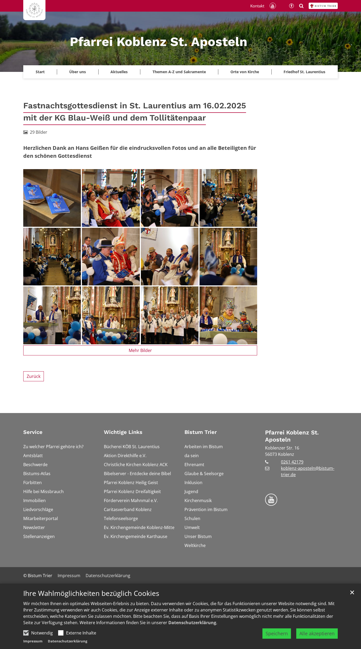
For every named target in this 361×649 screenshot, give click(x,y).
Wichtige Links (123, 432)
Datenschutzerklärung (192, 622)
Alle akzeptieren (317, 633)
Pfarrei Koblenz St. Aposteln (292, 436)
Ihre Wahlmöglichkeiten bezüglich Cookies (91, 593)
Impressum (33, 641)
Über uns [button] (77, 71)
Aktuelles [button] (119, 71)
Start (40, 71)
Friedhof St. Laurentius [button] (304, 71)
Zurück (33, 376)
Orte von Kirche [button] (244, 71)
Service (33, 432)
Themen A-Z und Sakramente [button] (179, 71)
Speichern (277, 633)
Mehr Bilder (140, 350)
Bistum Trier (200, 432)
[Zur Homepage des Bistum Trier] (323, 6)
